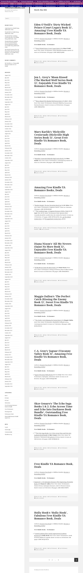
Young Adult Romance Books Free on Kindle (12, 65)
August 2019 (8, 279)
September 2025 (9, 102)
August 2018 (8, 308)
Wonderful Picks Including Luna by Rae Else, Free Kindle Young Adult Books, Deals (12, 37)
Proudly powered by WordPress (41, 569)
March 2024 (7, 145)
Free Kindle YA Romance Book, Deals (53, 465)
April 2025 (7, 114)
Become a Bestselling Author (45, 1)
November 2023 (8, 155)
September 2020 (9, 248)
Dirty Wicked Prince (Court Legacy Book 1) (48, 48)
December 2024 (8, 124)
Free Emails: (4, 6)
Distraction (7, 403)
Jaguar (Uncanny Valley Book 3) (44, 375)
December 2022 (8, 182)
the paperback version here (53, 219)
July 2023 (7, 165)
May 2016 (7, 371)
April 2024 (7, 143)
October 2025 (8, 99)
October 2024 (8, 128)
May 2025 (7, 112)
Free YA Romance (9, 409)
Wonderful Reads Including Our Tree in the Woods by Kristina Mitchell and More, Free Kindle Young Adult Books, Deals (12, 44)
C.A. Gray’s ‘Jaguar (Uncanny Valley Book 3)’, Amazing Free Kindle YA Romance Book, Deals (53, 355)
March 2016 (7, 376)
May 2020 (7, 257)
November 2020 (8, 243)
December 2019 (8, 269)
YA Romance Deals (9, 414)
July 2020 (7, 252)
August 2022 (8, 192)
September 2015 (9, 386)
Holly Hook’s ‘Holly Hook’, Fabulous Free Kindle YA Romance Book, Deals (51, 515)
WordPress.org (8, 434)
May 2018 (7, 316)
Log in (6, 427)
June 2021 (7, 226)
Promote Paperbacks (27, 1)
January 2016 (8, 381)
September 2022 (9, 189)
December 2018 (8, 299)
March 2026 (7, 87)
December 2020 (8, 240)
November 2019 (8, 272)
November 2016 (8, 359)
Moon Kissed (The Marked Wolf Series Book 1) (49, 101)
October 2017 (8, 333)
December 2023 (8, 153)
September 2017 (9, 335)
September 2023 (9, 160)
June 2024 (7, 138)
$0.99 (6, 395)
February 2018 (8, 323)
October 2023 (8, 158)
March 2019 (7, 291)
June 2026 (7, 80)
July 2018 (7, 311)
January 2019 (8, 296)
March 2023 (7, 175)
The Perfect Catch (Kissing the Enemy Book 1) (49, 320)
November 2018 (8, 301)
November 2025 (8, 97)
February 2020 (8, 265)
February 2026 (8, 90)
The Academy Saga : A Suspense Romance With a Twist (52, 211)
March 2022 (7, 204)
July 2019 (7, 282)
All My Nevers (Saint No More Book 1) (46, 267)
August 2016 (8, 364)
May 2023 (7, 170)
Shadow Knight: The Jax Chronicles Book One (48, 205)
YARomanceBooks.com (15, 7)
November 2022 (8, 184)
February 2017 (8, 352)
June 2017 (7, 342)
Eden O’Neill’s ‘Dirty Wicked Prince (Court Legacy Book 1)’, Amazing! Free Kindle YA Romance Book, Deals (53, 29)
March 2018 (7, 320)
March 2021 (7, 233)
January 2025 (8, 121)
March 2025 (7, 116)
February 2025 (8, 119)
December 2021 (8, 211)
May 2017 (7, 345)
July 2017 (7, 340)
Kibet (45, 61)
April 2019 (7, 289)
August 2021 (8, 221)
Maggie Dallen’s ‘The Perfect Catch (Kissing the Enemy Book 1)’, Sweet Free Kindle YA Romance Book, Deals (53, 301)
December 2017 (8, 328)
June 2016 (7, 369)
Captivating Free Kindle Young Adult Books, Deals (12, 28)
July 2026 (7, 77)
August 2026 (8, 75)
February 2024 (8, 148)
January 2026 (8, 92)
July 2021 (7, 223)
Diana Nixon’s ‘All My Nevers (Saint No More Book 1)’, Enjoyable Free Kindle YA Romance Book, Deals (52, 248)
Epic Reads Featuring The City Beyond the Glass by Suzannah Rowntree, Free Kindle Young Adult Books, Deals (12, 52)
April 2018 (7, 318)
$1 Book (7, 398)
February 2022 (8, 206)
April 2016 (7, 374)
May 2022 (7, 199)
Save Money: (4, 3)
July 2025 (7, 107)
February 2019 (8, 294)
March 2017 (7, 350)
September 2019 (9, 277)
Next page (76, 560)
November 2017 (8, 330)
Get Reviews (77, 1)
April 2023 (7, 172)
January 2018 (8, 325)
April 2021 (7, 231)
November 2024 (8, 126)
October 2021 (8, 216)
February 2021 (8, 235)
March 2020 (7, 262)
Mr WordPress (8, 63)
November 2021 (8, 214)
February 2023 (8, 177)
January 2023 (8, 180)
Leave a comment (40, 62)
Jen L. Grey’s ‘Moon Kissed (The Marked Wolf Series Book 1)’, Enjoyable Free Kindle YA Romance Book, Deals (53, 81)
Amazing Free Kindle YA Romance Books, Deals (49, 189)
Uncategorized (8, 411)
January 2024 (8, 150)
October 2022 (8, 187)
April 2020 (7, 260)
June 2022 (7, 196)
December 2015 (8, 384)
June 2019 (7, 284)
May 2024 (7, 141)
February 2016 (8, 379)
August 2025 (8, 104)
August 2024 (8, 133)
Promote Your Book (45, 38)
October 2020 (8, 245)
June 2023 (7, 167)
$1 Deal (6, 400)
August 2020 (8, 250)
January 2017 (8, 354)
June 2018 (7, 313)
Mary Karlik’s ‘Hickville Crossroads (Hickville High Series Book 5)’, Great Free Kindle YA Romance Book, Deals (51, 137)
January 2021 (8, 238)
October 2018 (8, 303)
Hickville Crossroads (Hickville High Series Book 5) (49, 158)
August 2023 (8, 163)
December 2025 (8, 95)
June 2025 (7, 109)
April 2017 (7, 347)
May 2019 (7, 286)
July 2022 (7, 194)
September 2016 (9, 362)
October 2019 (8, 274)
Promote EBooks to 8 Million (9, 1)
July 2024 (7, 136)
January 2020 (8, 267)
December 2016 (8, 357)
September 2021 (9, 218)
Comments (8, 432)
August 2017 (8, 337)
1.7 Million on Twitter (63, 1)
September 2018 (9, 306)
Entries (7, 429)
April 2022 (7, 201)
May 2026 (7, 82)
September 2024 (9, 131)
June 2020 (7, 255)
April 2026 (7, 85)
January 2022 (8, 209)
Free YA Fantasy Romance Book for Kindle (11, 406)
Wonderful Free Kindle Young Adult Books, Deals (12, 32)
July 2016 (7, 367)
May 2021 (7, 228)
